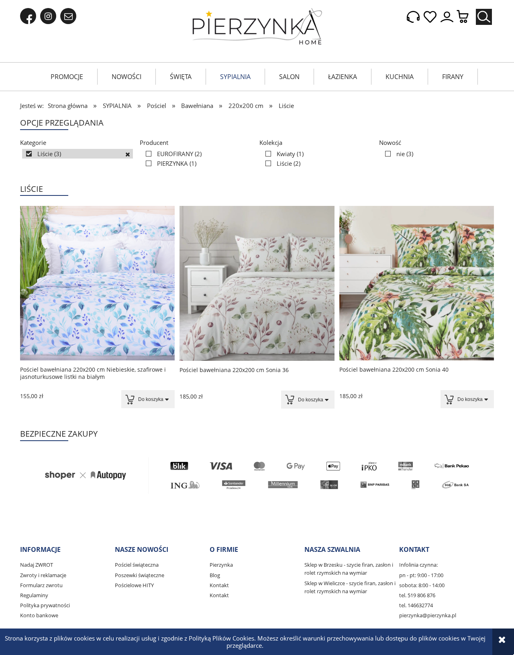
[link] (77, 154)
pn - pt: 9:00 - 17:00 (421, 575)
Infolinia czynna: (418, 564)
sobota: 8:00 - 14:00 (422, 585)
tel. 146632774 (416, 605)
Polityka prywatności (45, 605)
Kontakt (219, 585)
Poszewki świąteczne (139, 575)
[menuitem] (67, 77)
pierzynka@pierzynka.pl (427, 615)
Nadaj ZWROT (36, 564)
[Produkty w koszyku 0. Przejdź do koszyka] (466, 17)
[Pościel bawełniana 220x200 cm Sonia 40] (416, 283)
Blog (215, 575)
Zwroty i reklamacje (43, 575)
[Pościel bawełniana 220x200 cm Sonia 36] (256, 283)
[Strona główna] (257, 26)
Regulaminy (34, 595)
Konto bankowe (39, 615)
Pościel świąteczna (137, 564)
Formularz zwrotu (41, 585)
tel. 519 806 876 (417, 595)
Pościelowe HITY (134, 585)
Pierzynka (221, 564)
